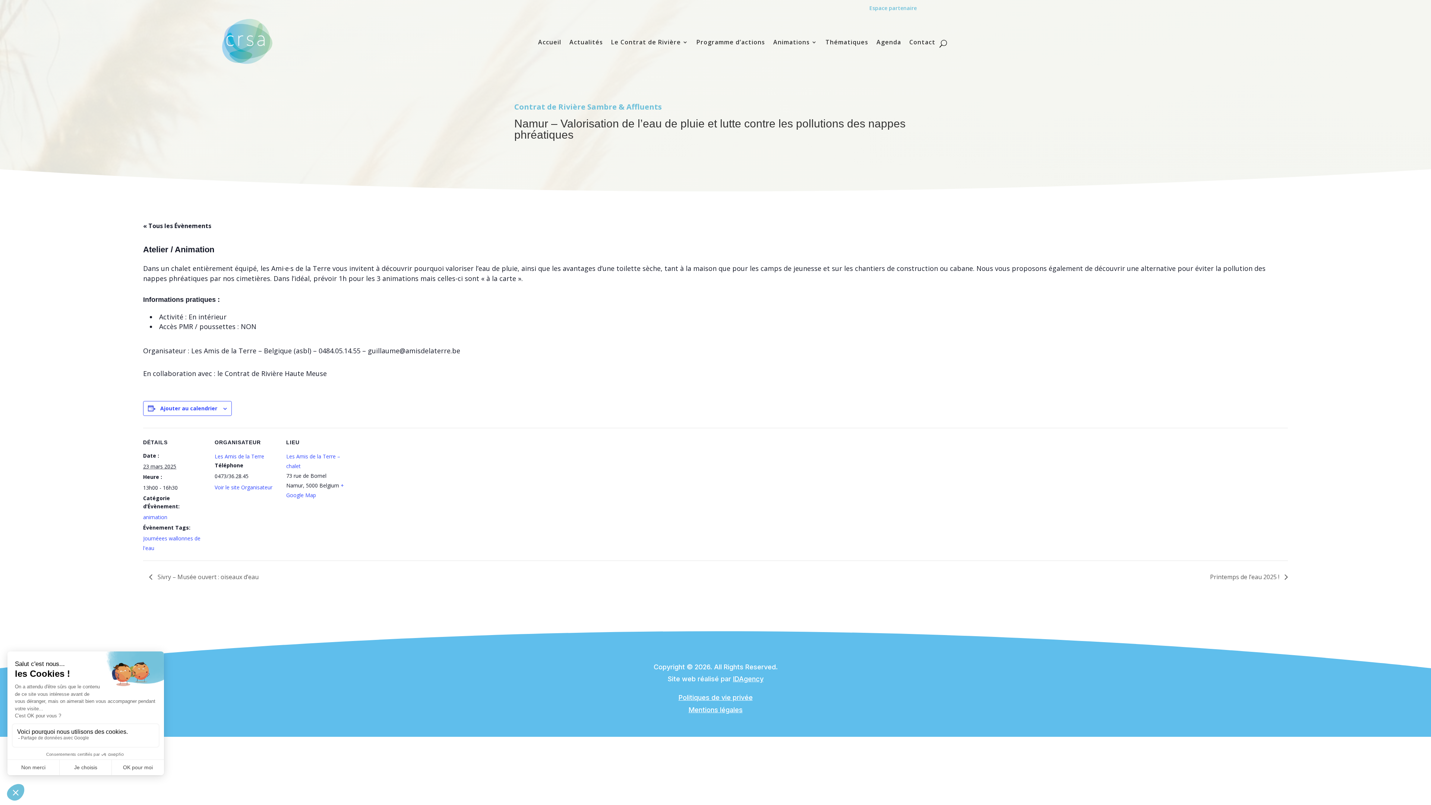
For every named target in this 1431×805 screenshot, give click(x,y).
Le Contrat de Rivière (646, 43)
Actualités (586, 43)
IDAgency (748, 679)
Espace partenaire (893, 8)
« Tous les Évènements (177, 226)
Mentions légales (716, 710)
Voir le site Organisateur (243, 487)
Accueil (549, 43)
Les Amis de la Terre (239, 456)
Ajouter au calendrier (188, 408)
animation (155, 517)
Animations (791, 43)
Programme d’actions (730, 43)
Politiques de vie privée (716, 697)
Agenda (888, 43)
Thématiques (846, 43)
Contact (922, 43)
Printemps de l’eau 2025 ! (1245, 577)
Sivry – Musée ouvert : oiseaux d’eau (207, 577)
